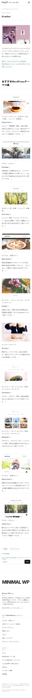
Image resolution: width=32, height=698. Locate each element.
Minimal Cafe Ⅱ (7, 122)
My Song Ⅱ (5, 348)
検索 (27, 561)
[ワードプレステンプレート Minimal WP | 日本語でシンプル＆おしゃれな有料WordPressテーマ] (10, 2)
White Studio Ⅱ (7, 479)
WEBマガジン (6, 631)
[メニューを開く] (29, 2)
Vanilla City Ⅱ (7, 524)
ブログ (4, 163)
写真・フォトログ (7, 638)
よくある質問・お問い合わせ (10, 663)
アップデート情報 (7, 670)
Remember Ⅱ (6, 437)
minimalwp (6, 553)
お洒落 (5, 549)
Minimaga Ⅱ (6, 167)
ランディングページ (9, 116)
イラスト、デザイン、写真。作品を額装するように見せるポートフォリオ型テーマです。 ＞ (15, 399)
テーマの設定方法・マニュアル (11, 660)
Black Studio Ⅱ (7, 259)
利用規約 (4, 674)
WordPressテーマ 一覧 (8, 656)
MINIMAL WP (15, 582)
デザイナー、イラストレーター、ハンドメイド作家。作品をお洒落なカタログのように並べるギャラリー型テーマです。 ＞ (15, 443)
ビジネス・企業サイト (10, 255)
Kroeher (4, 559)
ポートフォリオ (15, 549)
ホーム (4, 653)
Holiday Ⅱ (5, 306)
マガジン (11, 163)
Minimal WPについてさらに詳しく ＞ (12, 608)
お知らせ (4, 667)
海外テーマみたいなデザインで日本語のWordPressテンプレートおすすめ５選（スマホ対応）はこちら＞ (16, 63)
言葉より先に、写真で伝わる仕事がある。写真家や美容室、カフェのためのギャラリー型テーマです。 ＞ (15, 312)
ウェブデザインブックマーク (10, 9)
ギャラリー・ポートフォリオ (12, 300)
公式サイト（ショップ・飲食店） (11, 624)
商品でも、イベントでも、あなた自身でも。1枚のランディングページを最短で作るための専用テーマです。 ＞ (16, 354)
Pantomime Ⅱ (6, 392)
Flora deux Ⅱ (6, 214)
